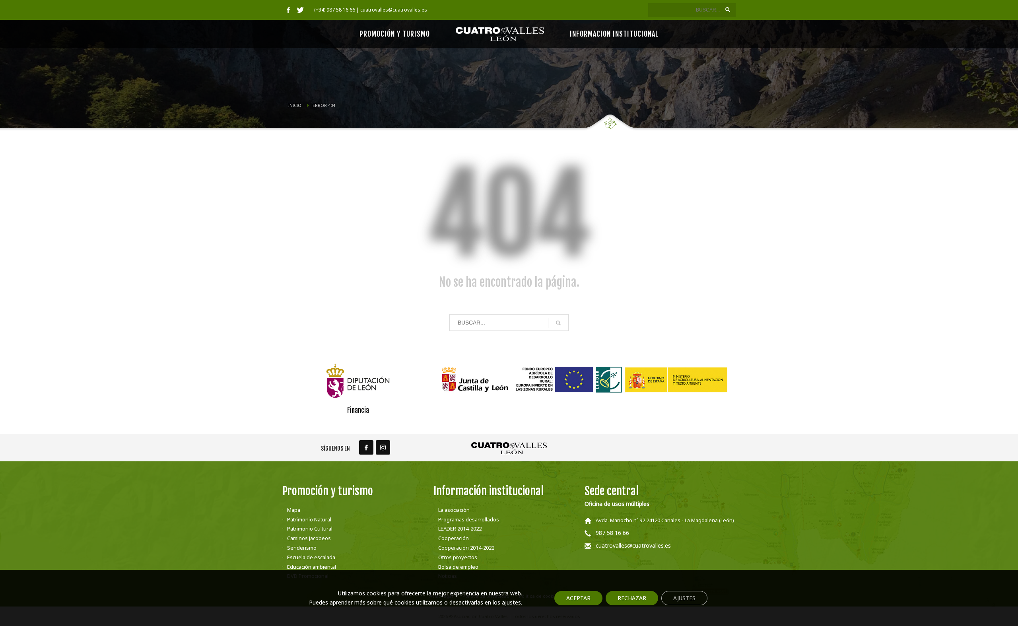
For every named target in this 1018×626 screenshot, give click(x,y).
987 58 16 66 (612, 533)
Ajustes (684, 598)
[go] (728, 9)
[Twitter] (300, 10)
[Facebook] (288, 10)
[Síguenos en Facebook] (366, 447)
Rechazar (632, 598)
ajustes (511, 602)
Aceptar (578, 598)
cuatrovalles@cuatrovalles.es (633, 545)
